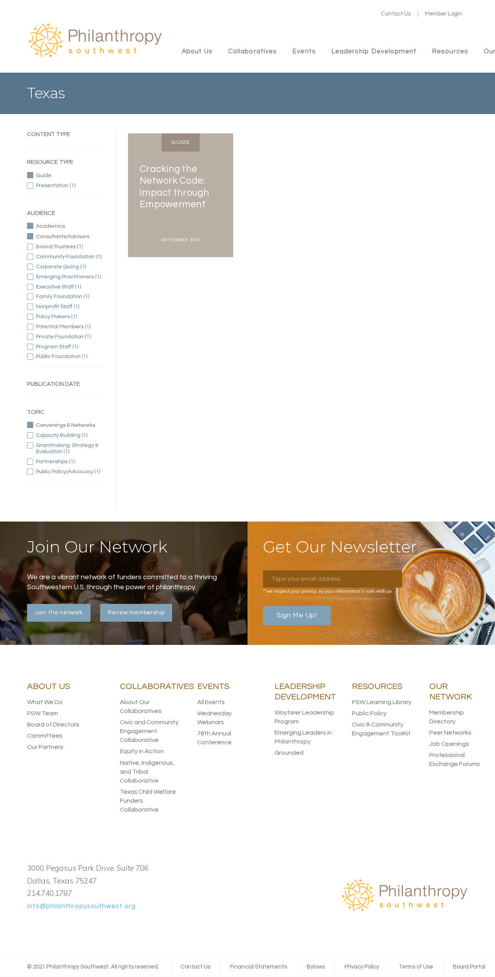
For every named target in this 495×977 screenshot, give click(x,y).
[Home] (94, 56)
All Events (211, 702)
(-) (64, 175)
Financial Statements (258, 967)
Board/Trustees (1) (70, 247)
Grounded (289, 753)
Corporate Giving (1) (70, 267)
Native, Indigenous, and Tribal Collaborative (147, 772)
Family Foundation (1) (70, 296)
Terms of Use (416, 967)
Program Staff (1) (69, 347)
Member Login (443, 14)
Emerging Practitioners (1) (70, 277)
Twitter (340, 14)
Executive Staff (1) (70, 287)
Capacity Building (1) (70, 435)
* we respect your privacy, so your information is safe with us (327, 591)
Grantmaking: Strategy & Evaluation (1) (70, 448)
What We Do (45, 702)
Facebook (328, 14)
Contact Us (396, 14)
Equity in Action (142, 751)
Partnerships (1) (70, 462)
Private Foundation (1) (70, 337)
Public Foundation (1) (70, 356)
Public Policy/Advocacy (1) (70, 472)
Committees (45, 736)
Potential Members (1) (70, 327)
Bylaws (316, 967)
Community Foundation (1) (70, 257)
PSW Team (42, 713)
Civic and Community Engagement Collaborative (149, 731)
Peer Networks (450, 733)
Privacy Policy (362, 967)
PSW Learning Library (381, 702)
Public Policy (369, 713)
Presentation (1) (70, 185)
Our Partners (45, 747)
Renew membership (136, 613)
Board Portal (469, 967)
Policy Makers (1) (66, 317)
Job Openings (449, 744)
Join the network (59, 613)
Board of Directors (53, 724)
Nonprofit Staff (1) (70, 307)
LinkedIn (353, 14)
